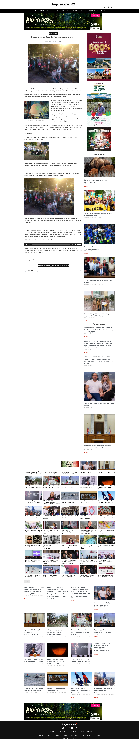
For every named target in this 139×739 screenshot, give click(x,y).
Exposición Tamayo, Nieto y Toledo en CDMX (87, 501)
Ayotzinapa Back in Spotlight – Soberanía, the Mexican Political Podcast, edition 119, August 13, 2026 (98, 330)
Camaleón (65, 11)
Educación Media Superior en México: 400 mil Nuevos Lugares (51, 576)
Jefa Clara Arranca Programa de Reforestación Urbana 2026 (33, 531)
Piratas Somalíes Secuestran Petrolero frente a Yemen (69, 501)
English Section (93, 11)
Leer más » (86, 186)
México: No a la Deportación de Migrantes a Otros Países (88, 486)
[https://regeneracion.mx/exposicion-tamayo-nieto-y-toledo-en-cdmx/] (88, 497)
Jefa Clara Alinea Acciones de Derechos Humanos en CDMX (33, 561)
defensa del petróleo (44, 265)
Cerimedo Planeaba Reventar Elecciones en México (88, 471)
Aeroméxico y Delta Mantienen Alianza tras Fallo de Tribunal (106, 501)
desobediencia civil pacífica (60, 265)
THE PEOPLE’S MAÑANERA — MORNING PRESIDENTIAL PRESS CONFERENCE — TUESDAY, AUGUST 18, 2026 (69, 562)
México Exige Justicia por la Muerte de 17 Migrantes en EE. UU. (69, 532)
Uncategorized (53, 33)
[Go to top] (136, 735)
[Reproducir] (26, 244)
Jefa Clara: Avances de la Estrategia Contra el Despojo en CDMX (88, 562)
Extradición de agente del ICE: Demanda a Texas (106, 546)
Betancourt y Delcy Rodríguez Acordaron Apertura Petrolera (70, 546)
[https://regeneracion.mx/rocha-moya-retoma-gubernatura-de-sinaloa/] (69, 482)
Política (49, 11)
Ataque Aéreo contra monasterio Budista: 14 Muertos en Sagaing (33, 487)
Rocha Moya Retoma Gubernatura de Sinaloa (68, 486)
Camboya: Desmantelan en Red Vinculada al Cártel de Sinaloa (51, 486)
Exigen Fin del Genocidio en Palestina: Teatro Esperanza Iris (106, 516)
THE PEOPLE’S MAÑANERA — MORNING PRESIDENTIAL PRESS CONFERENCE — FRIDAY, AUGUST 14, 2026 (88, 576)
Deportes (82, 11)
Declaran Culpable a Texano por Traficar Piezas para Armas (33, 546)
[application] (53, 244)
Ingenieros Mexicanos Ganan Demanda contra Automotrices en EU (106, 472)
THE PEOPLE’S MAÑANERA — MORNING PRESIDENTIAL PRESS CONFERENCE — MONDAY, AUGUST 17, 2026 (69, 576)
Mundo (57, 11)
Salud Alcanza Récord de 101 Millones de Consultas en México (50, 562)
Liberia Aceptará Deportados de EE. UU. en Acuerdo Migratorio (106, 532)
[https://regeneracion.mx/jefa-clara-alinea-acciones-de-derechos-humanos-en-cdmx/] (33, 556)
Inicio (35, 11)
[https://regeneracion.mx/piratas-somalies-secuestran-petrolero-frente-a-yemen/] (69, 497)
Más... (26, 581)
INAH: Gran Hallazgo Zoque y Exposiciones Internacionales (32, 501)
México (41, 11)
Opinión (74, 11)
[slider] (79, 244)
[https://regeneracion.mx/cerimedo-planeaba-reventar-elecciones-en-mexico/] (88, 467)
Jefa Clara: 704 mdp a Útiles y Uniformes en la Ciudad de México (106, 562)
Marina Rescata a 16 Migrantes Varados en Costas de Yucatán (33, 516)
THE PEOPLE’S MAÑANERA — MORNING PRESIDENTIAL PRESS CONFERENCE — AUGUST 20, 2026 (88, 517)
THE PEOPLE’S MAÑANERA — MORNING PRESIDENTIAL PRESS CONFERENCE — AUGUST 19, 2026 (88, 532)
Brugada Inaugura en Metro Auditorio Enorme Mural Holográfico (50, 517)
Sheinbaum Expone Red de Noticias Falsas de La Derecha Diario (51, 532)
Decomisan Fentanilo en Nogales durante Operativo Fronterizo (87, 547)
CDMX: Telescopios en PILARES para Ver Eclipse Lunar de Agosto (106, 487)
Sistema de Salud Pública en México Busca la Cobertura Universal (32, 576)
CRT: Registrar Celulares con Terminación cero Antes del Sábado (105, 576)
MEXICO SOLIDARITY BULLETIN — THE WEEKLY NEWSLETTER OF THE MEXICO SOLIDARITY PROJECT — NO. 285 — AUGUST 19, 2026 (70, 472)
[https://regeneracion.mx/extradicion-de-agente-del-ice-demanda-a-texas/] (106, 541)
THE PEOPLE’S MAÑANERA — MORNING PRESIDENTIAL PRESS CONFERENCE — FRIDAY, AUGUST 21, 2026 (51, 502)
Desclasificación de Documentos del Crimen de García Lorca (50, 547)
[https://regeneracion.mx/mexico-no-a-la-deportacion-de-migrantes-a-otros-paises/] (88, 482)
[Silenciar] (75, 244)
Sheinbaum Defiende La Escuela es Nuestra (70, 516)
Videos (103, 11)
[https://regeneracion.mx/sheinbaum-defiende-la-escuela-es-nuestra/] (69, 511)
